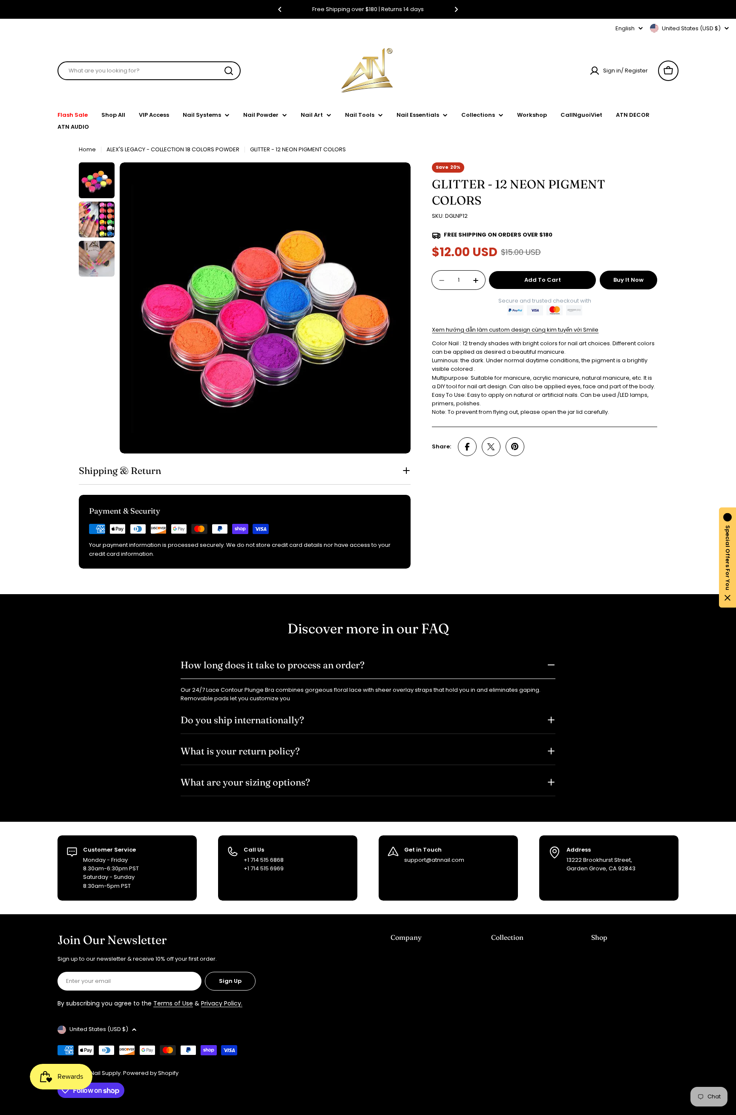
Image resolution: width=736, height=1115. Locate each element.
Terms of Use (173, 1003)
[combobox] (149, 70)
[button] (280, 9)
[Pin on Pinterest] (515, 446)
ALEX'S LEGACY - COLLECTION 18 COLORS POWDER (172, 149)
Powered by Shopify (150, 1073)
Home (87, 149)
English (625, 28)
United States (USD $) (691, 28)
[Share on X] (491, 446)
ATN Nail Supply (99, 1073)
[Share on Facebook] (467, 446)
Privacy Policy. (221, 1003)
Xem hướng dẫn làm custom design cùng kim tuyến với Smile (515, 330)
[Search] (229, 71)
